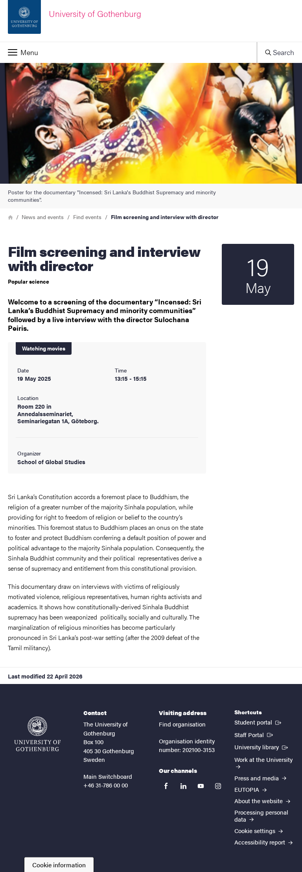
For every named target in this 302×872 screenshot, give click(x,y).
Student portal (258, 721)
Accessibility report (260, 842)
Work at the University (263, 759)
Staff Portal (254, 734)
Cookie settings (255, 830)
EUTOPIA (247, 789)
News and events (43, 216)
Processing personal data (261, 815)
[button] (128, 52)
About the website (259, 800)
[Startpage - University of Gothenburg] (37, 734)
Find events (87, 216)
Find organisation (182, 724)
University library (261, 746)
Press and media (257, 778)
